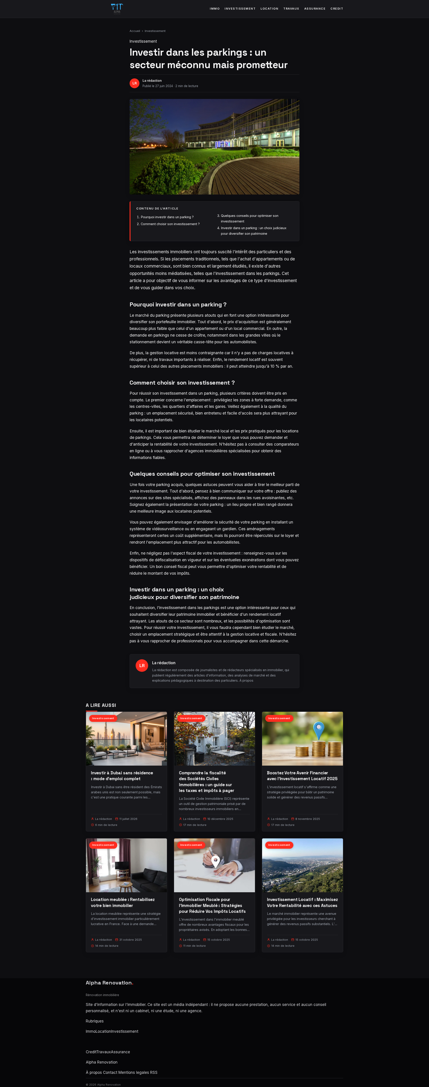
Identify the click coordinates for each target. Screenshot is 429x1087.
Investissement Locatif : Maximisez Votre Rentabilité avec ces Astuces (302, 902)
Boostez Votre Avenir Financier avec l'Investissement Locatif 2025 (302, 775)
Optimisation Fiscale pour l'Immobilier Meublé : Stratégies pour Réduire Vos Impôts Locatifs (212, 905)
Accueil (135, 31)
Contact (110, 1072)
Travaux (291, 8)
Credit (336, 8)
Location (269, 8)
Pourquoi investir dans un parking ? (167, 217)
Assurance (315, 8)
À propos (246, 680)
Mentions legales (133, 1072)
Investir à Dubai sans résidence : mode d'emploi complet (122, 775)
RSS (154, 1072)
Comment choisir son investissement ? (170, 224)
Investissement (240, 8)
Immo (215, 8)
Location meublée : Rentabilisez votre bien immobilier (123, 902)
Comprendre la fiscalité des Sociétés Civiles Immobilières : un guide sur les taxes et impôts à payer (206, 781)
